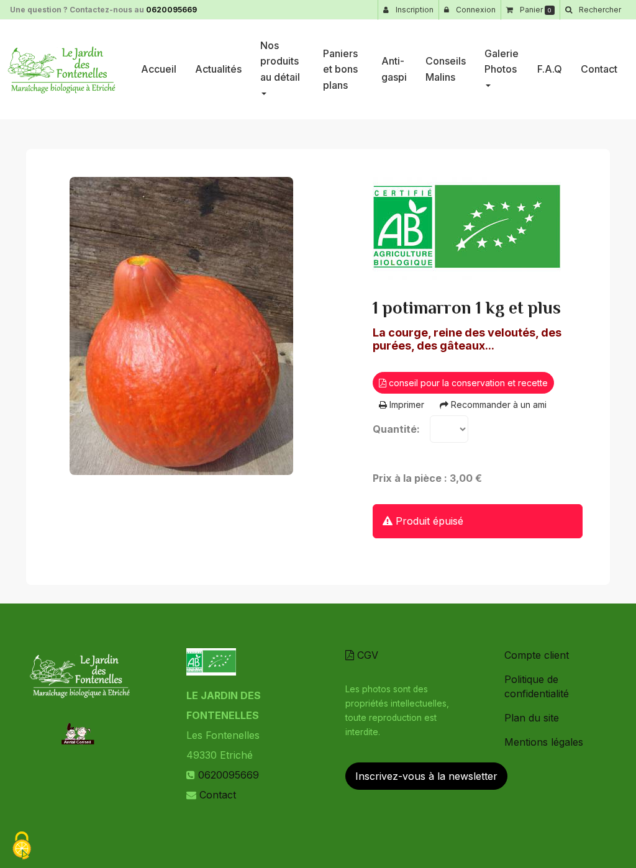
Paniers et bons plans (340, 69)
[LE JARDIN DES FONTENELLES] (61, 69)
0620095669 (171, 9)
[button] (593, 10)
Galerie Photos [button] (501, 61)
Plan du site (531, 718)
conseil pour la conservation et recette (467, 382)
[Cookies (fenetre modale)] (21, 846)
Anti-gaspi (394, 69)
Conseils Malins (445, 69)
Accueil (158, 69)
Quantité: (396, 429)
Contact (599, 69)
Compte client (536, 655)
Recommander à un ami (497, 404)
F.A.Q (549, 69)
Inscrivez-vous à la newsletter (426, 776)
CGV (366, 655)
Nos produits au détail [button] (280, 61)
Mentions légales (543, 742)
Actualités (218, 69)
